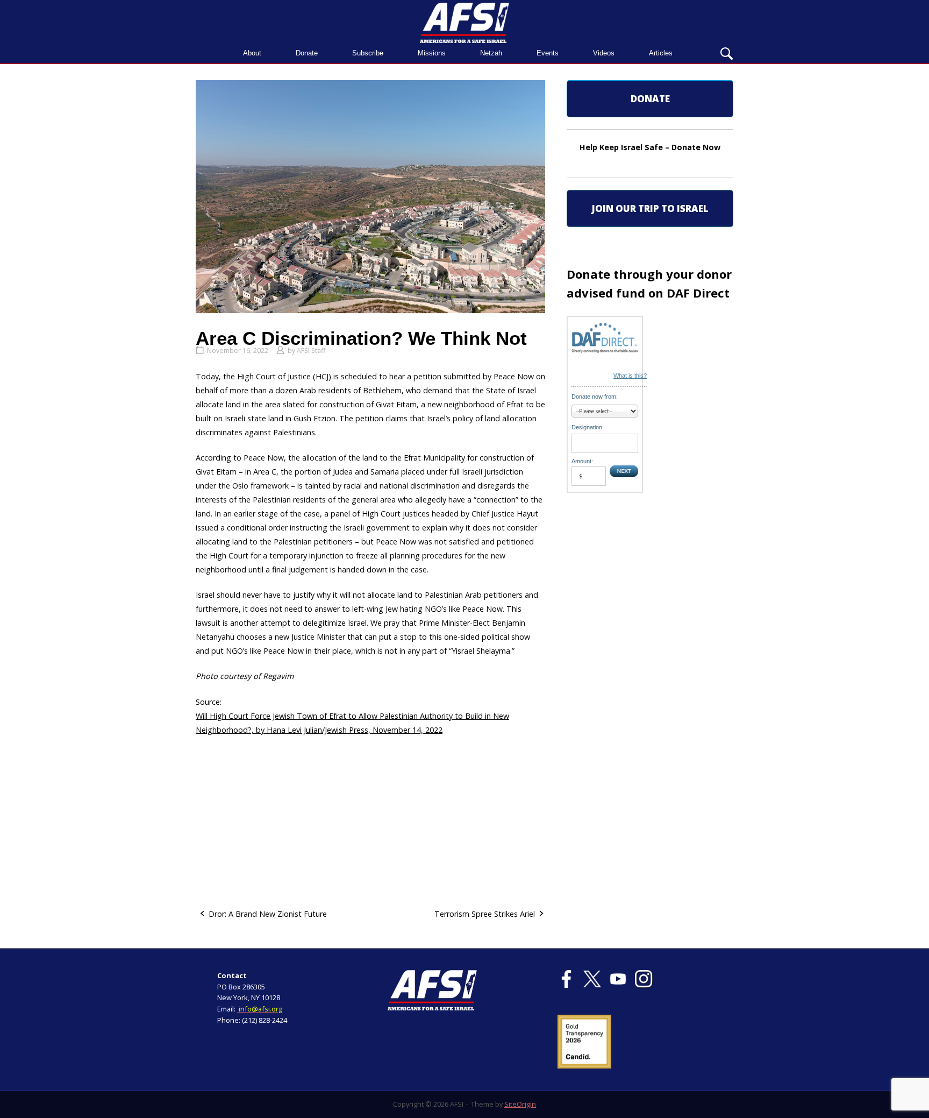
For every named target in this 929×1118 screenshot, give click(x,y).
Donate (307, 53)
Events (548, 53)
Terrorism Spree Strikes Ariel (484, 914)
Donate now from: (594, 396)
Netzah (491, 53)
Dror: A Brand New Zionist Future (268, 914)
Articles (661, 53)
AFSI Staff (311, 350)
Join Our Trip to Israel (650, 208)
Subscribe (367, 53)
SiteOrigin (520, 1104)
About (252, 53)
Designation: (587, 427)
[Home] (464, 22)
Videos (603, 53)
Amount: (582, 461)
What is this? (630, 375)
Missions (432, 53)
